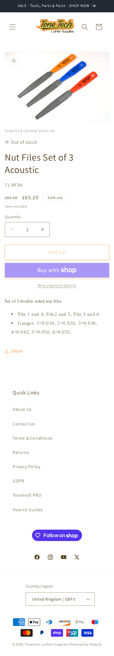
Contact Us (24, 424)
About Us (22, 409)
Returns (21, 452)
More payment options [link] (57, 285)
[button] (13, 27)
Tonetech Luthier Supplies (46, 644)
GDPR (18, 481)
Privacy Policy (26, 466)
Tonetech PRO (27, 495)
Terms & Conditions (33, 438)
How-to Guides (28, 510)
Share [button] (17, 351)
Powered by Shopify (85, 644)
